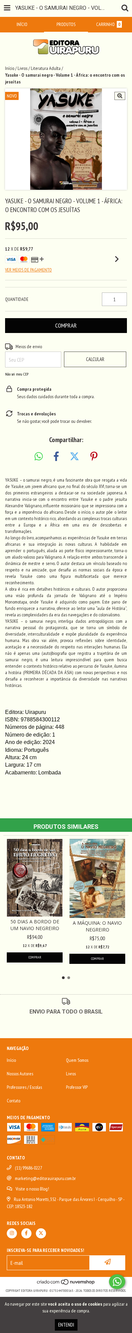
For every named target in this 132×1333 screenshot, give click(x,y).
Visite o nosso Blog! (32, 1189)
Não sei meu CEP (16, 374)
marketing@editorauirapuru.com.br (45, 1178)
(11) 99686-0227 (28, 1168)
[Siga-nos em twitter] (41, 1233)
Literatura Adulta (46, 68)
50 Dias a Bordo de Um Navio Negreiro (34, 924)
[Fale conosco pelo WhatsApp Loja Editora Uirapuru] (117, 1281)
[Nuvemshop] (66, 1284)
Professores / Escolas (24, 1087)
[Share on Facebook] (56, 456)
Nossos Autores (20, 1074)
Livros (22, 68)
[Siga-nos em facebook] (26, 1233)
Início (9, 68)
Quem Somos (77, 1060)
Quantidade (16, 299)
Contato (13, 1101)
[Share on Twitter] (74, 456)
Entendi (66, 1325)
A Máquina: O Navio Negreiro (97, 926)
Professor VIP (77, 1087)
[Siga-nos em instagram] (12, 1233)
